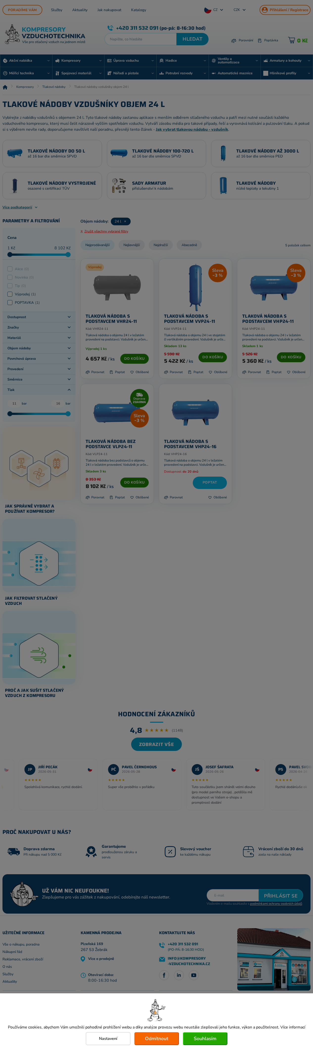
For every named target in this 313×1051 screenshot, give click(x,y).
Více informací (292, 1027)
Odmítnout (156, 1038)
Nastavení (108, 1038)
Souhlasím (205, 1038)
